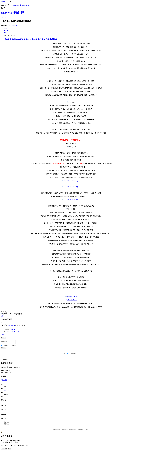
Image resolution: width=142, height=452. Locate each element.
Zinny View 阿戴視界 (13, 12)
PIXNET (59, 429)
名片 (5, 32)
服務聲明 (86, 429)
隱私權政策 (80, 429)
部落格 (6, 30)
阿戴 (2, 316)
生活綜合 (14, 25)
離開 (9, 448)
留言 (13, 325)
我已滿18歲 (4, 448)
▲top (2, 334)
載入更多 (3, 337)
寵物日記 (13, 329)
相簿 (5, 28)
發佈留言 (3, 347)
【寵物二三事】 (15, 331)
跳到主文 (3, 17)
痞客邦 (10, 325)
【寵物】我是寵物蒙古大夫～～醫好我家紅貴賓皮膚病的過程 (30, 39)
